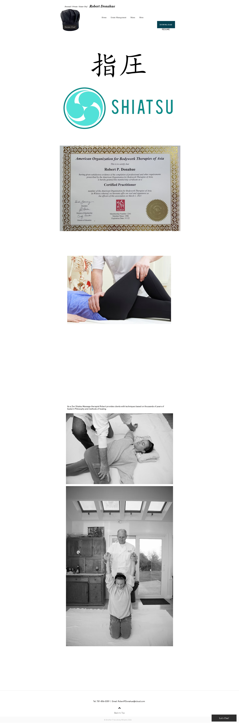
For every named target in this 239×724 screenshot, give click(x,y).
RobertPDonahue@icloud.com (131, 701)
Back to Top (119, 713)
